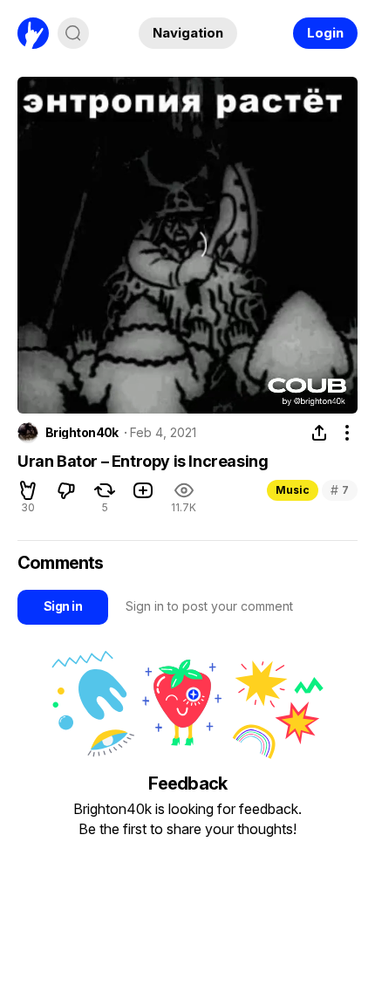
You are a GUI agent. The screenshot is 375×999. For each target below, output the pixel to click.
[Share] (319, 432)
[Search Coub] (73, 33)
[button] (27, 490)
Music (293, 489)
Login (325, 32)
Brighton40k (82, 433)
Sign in (63, 606)
